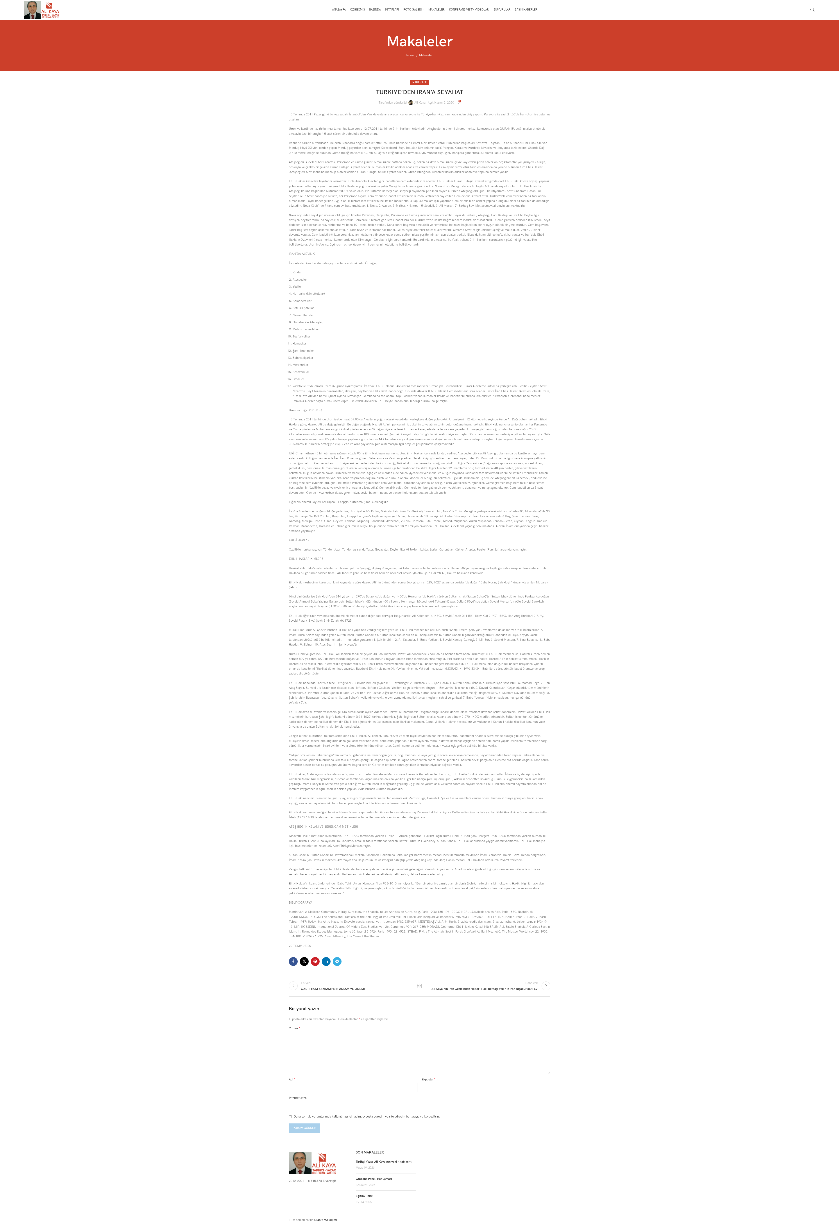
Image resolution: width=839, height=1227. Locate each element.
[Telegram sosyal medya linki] (337, 961)
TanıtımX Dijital (326, 1220)
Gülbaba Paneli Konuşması (374, 1179)
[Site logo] (42, 9)
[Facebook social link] (293, 961)
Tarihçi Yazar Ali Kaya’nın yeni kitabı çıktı (384, 1162)
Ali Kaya (420, 102)
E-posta (428, 1079)
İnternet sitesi (298, 1098)
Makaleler (426, 55)
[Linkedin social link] (326, 961)
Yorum (294, 1028)
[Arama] (812, 9)
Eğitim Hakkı (365, 1196)
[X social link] (304, 961)
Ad (292, 1079)
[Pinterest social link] (315, 961)
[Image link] (313, 1163)
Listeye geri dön (419, 985)
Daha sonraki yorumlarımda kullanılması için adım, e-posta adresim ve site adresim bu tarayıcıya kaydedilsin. (367, 1116)
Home (410, 55)
